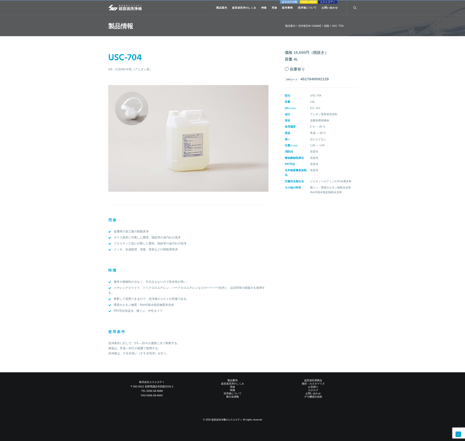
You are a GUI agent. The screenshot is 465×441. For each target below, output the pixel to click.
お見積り (313, 386)
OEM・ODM (308, 1)
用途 (274, 7)
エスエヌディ (327, 1)
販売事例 (287, 7)
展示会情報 (232, 396)
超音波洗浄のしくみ (244, 7)
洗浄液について (307, 7)
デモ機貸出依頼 (313, 396)
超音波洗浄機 (289, 1)
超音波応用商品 (313, 380)
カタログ (313, 390)
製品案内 (221, 7)
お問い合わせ (330, 7)
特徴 (264, 7)
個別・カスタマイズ (313, 383)
